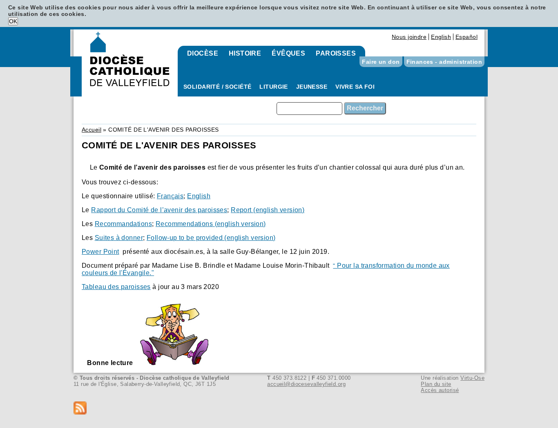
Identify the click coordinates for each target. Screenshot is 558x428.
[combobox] (309, 108)
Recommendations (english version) (211, 223)
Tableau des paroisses (116, 286)
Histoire (245, 53)
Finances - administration (444, 61)
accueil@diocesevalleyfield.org (306, 384)
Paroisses (336, 53)
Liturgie (273, 86)
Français (170, 196)
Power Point (100, 251)
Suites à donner (119, 237)
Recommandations (123, 223)
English (441, 37)
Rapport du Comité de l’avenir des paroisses (159, 209)
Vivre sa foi (355, 86)
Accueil (91, 129)
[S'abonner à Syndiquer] (279, 408)
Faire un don (381, 61)
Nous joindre (409, 37)
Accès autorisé (440, 390)
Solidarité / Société (217, 86)
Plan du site (436, 384)
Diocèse (202, 53)
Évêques (288, 53)
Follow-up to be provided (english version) (211, 237)
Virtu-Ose (472, 378)
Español (466, 37)
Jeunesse (311, 86)
